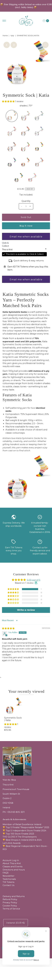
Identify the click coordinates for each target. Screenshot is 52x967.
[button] (8, 101)
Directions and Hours (14, 869)
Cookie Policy (10, 905)
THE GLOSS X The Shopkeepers (20, 836)
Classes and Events (12, 866)
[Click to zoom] (45, 45)
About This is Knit (12, 863)
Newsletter (8, 876)
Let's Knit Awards (12, 843)
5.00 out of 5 (33, 580)
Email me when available (26, 236)
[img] (8, 628)
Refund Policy (10, 899)
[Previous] (6, 45)
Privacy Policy (10, 902)
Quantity (26, 201)
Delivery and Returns (14, 896)
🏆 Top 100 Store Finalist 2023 (18, 833)
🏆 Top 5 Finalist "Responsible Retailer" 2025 (26, 827)
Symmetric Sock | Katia (13, 719)
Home (5, 35)
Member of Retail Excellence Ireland (22, 824)
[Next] (14, 45)
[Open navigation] (4, 20)
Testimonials (9, 879)
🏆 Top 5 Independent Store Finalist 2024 (24, 830)
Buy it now (25, 225)
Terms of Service (11, 908)
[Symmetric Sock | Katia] (13, 706)
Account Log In (11, 860)
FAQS (6, 872)
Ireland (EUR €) (15, 923)
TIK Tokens (8, 882)
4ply (12, 35)
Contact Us (8, 885)
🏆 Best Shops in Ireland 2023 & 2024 (22, 840)
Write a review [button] (26, 610)
